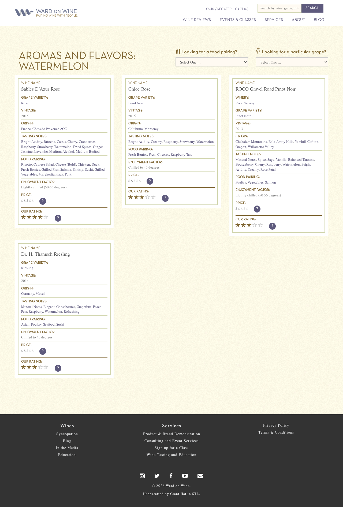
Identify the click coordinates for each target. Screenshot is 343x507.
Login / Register (218, 9)
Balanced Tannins (301, 159)
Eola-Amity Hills (281, 141)
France (26, 128)
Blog (319, 20)
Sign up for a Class (171, 447)
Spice (262, 159)
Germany (27, 293)
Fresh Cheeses (159, 154)
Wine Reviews (197, 20)
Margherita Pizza (51, 174)
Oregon (241, 146)
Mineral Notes (246, 159)
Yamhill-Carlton (306, 141)
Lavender (41, 151)
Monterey (151, 128)
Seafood (49, 324)
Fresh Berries (30, 169)
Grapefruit (84, 306)
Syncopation (67, 433)
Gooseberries (65, 306)
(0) (241, 9)
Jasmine (27, 151)
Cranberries (87, 141)
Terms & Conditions (276, 432)
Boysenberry (244, 164)
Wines (67, 426)
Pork (68, 174)
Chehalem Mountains (251, 141)
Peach (97, 306)
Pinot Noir (135, 102)
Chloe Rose (139, 88)
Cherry (72, 141)
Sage (270, 159)
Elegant (49, 306)
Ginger (98, 146)
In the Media (67, 447)
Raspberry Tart (181, 154)
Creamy (156, 141)
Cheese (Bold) (65, 164)
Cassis (61, 141)
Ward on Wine (65, 13)
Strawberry (45, 146)
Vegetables (255, 182)
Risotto (26, 164)
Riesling (27, 267)
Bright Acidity (31, 141)
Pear (24, 311)
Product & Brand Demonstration (171, 433)
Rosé (24, 102)
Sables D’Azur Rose (40, 88)
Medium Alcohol (61, 151)
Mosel (40, 293)
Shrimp (78, 169)
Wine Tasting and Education (171, 454)
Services (274, 20)
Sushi (89, 169)
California (135, 128)
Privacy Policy (276, 425)
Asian (25, 324)
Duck (95, 164)
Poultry (241, 182)
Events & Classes (238, 20)
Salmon (65, 169)
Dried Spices (82, 146)
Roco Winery (245, 102)
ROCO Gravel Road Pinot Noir (266, 88)
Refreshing (72, 311)
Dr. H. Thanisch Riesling (45, 254)
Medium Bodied (88, 151)
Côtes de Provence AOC (49, 128)
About (298, 20)
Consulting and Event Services (171, 440)
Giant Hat (178, 493)
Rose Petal (268, 169)
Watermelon (63, 146)
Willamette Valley (261, 146)
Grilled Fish (50, 169)
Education (67, 454)
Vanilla (281, 159)
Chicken (84, 164)
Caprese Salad (43, 164)
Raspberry (28, 146)
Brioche (49, 141)
